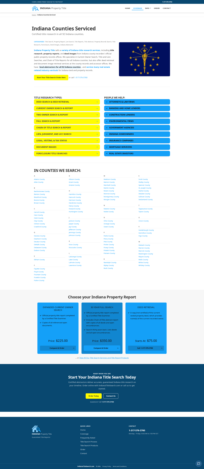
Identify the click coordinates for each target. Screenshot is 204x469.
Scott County (143, 179)
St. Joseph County (145, 188)
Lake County (73, 259)
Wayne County (144, 257)
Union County (144, 221)
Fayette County (39, 269)
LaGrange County (75, 257)
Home (127, 8)
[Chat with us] (199, 464)
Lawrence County (75, 265)
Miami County (109, 191)
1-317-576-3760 (167, 2)
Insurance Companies (121, 140)
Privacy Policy (106, 466)
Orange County (109, 224)
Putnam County (109, 253)
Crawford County (40, 227)
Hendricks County (75, 203)
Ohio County (108, 221)
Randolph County (110, 262)
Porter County (109, 244)
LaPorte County (74, 262)
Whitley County (144, 265)
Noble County (109, 212)
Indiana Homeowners (121, 134)
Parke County (108, 236)
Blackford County (40, 197)
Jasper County (74, 224)
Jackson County (74, 221)
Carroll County (39, 212)
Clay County (38, 221)
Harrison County (75, 200)
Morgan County (109, 199)
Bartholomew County (42, 191)
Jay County (73, 227)
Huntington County (76, 212)
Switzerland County (146, 199)
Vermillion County (145, 233)
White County (143, 262)
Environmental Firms (121, 121)
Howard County (74, 209)
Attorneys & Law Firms (122, 101)
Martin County (109, 188)
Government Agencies (121, 127)
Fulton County (39, 280)
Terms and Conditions (120, 466)
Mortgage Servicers (120, 147)
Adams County (39, 179)
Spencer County (144, 185)
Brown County (39, 203)
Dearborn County (40, 239)
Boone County (39, 200)
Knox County (73, 244)
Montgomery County (111, 197)
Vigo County (143, 236)
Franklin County (40, 277)
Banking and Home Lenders (124, 108)
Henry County (74, 206)
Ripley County (109, 265)
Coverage (137, 8)
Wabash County (144, 245)
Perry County (108, 239)
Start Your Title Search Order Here (51, 77)
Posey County (109, 247)
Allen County (38, 182)
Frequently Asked (87, 438)
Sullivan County (144, 197)
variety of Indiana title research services (81, 50)
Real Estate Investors (121, 153)
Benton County (39, 194)
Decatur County (39, 242)
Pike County (108, 242)
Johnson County (74, 235)
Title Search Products (89, 445)
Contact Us (110, 396)
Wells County (143, 259)
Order (157, 8)
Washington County (146, 254)
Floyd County (39, 272)
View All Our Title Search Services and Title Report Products (104, 358)
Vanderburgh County (146, 230)
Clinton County (39, 224)
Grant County (74, 182)
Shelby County (144, 182)
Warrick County (144, 251)
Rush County (108, 268)
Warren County (144, 248)
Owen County (109, 227)
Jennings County (75, 232)
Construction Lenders (122, 114)
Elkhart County (39, 259)
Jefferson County (75, 229)
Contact (167, 8)
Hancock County (75, 197)
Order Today (94, 396)
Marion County (109, 182)
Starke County (144, 191)
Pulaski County (109, 250)
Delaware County (40, 247)
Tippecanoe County (146, 209)
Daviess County (39, 236)
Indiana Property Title (44, 50)
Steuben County (144, 194)
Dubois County (39, 250)
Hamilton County (75, 194)
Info (147, 8)
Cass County (38, 215)
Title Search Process (88, 441)
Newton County (109, 209)
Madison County (110, 179)
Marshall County (110, 185)
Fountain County (40, 274)
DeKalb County (39, 244)
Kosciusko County (75, 247)
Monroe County (109, 194)
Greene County (74, 185)
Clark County (38, 218)
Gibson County (74, 179)
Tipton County (144, 212)
